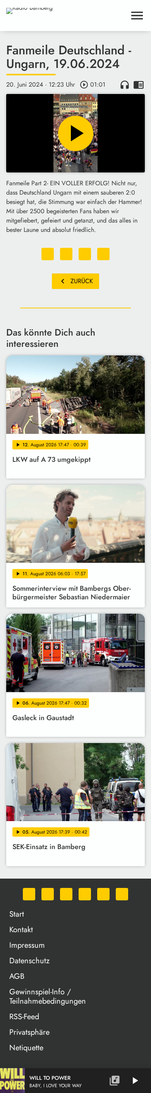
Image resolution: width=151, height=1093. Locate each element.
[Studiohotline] (122, 894)
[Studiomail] (103, 894)
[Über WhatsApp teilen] (85, 254)
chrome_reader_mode (138, 84)
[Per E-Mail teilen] (103, 254)
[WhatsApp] (29, 894)
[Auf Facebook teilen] (47, 254)
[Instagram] (66, 894)
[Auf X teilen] (66, 254)
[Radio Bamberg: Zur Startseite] (66, 15)
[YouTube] (85, 894)
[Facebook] (47, 894)
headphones (124, 84)
